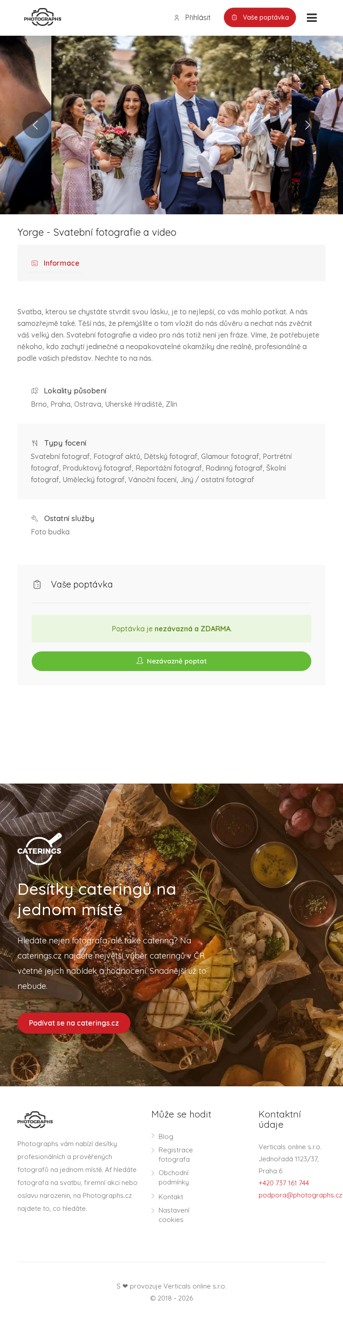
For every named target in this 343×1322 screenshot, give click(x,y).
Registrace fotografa (176, 1155)
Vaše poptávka (265, 17)
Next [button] (307, 125)
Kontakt (171, 1197)
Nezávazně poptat (176, 661)
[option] (171, 125)
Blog (166, 1136)
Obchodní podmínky (174, 1177)
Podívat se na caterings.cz (74, 1022)
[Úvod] (39, 16)
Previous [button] (35, 125)
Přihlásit (197, 17)
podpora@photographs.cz (300, 1195)
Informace (60, 263)
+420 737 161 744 (284, 1183)
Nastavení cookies (174, 1215)
